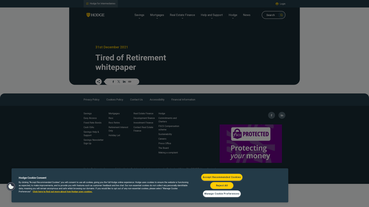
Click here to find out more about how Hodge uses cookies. (63, 191)
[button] (11, 186)
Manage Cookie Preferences (221, 193)
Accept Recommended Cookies (222, 177)
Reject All (222, 185)
